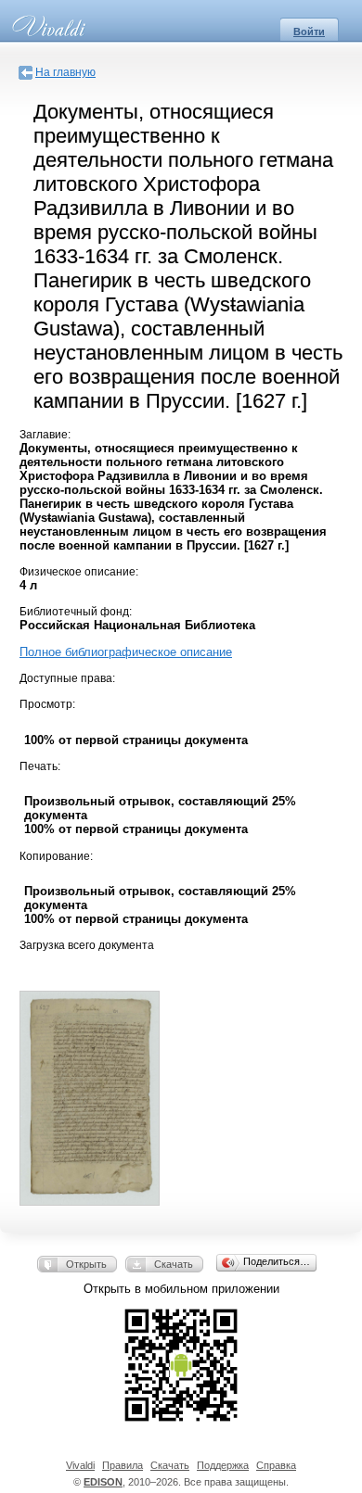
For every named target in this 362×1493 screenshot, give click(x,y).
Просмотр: (47, 704)
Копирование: (56, 856)
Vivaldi (80, 1465)
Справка (276, 1465)
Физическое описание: (78, 571)
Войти (309, 31)
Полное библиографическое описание (125, 652)
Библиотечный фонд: (75, 611)
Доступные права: (67, 678)
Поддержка (223, 1465)
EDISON (103, 1481)
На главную (65, 72)
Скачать (173, 1264)
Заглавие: (45, 434)
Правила (122, 1465)
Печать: (39, 766)
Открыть (86, 1264)
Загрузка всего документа (86, 945)
